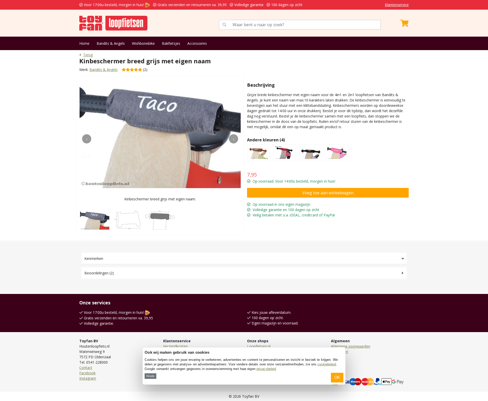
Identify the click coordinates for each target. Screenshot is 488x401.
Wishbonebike (143, 43)
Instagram (87, 378)
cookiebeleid (326, 364)
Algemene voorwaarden (350, 346)
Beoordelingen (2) (99, 273)
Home (84, 43)
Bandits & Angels (111, 43)
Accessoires (197, 43)
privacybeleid (266, 369)
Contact (85, 367)
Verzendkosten (175, 346)
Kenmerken (93, 258)
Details (150, 376)
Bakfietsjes (171, 43)
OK (337, 377)
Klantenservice (397, 4)
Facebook (87, 372)
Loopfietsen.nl (258, 346)
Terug (88, 54)
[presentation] (86, 138)
